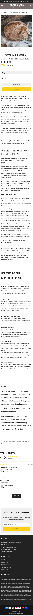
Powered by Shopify (16, 611)
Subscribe (15, 529)
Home (5, 12)
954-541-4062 (5, 544)
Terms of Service (6, 567)
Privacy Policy (5, 564)
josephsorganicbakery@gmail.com (11, 542)
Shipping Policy (5, 569)
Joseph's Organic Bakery (16, 6)
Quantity (4, 78)
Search (3, 559)
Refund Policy (5, 562)
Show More (16, 496)
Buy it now (16, 89)
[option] (16, 31)
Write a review (29, 453)
